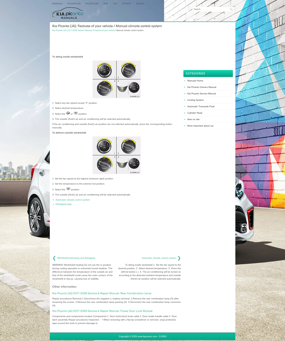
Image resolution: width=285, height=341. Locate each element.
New (105, 3)
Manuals (57, 3)
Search (140, 3)
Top (115, 3)
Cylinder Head (194, 113)
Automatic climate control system (73, 199)
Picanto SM (92, 3)
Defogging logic (64, 204)
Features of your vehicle (104, 30)
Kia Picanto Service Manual (201, 93)
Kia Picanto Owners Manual (201, 87)
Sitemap (126, 3)
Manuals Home (195, 80)
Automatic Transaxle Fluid (200, 106)
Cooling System (195, 100)
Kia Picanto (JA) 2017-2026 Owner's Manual (72, 30)
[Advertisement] (116, 43)
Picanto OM (74, 3)
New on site (193, 119)
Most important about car (200, 125)
